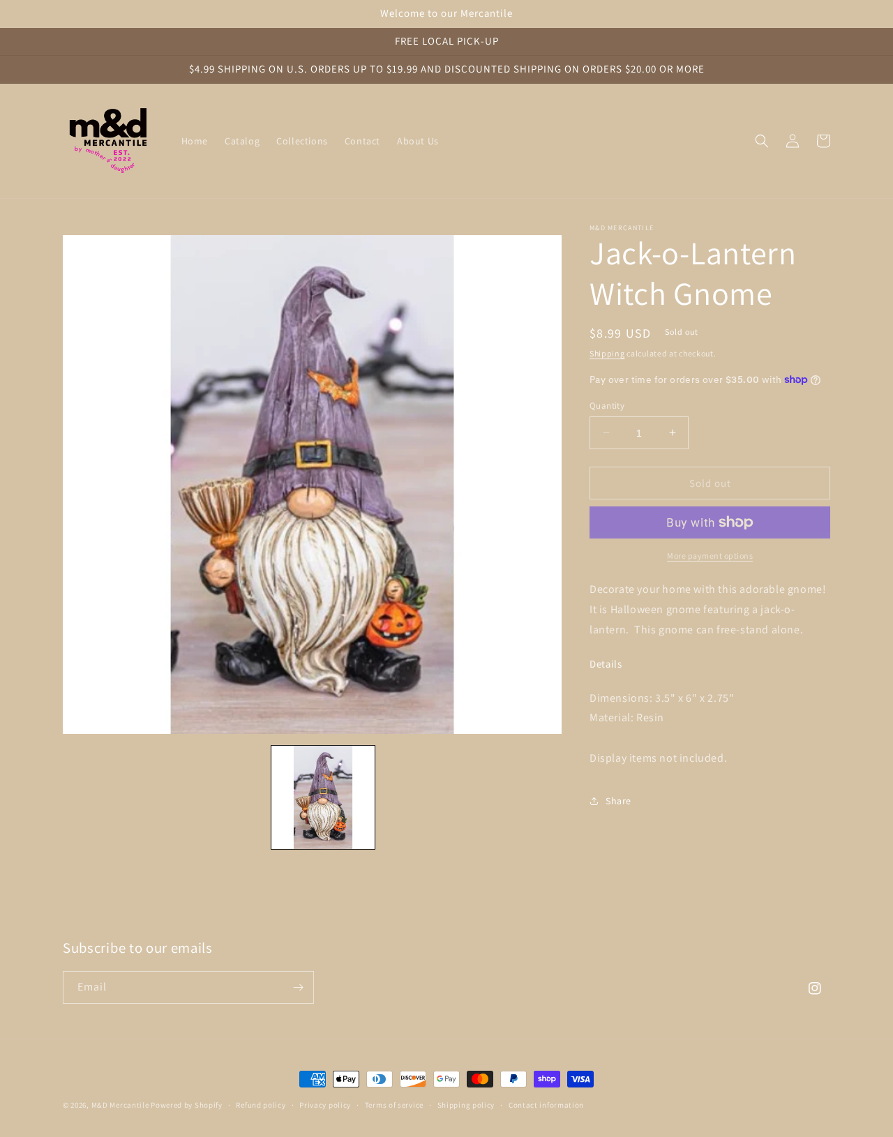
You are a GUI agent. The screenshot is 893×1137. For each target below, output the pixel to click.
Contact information (546, 1105)
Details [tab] (606, 663)
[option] (312, 484)
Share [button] (618, 801)
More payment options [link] (710, 555)
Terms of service (394, 1105)
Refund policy (260, 1105)
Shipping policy (466, 1105)
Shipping (607, 353)
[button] (761, 141)
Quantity (607, 405)
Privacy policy (325, 1105)
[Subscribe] (298, 987)
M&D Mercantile (120, 1105)
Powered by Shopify (187, 1105)
